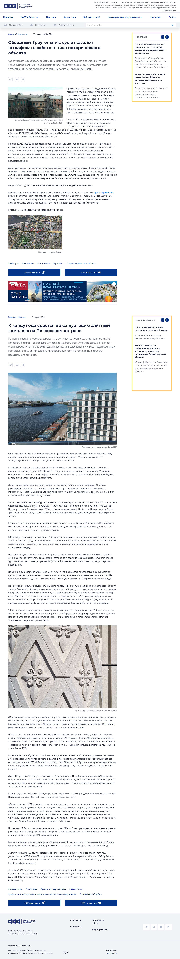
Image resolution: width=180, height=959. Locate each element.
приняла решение (103, 192)
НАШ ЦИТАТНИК (101, 2)
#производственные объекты (81, 263)
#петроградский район (90, 894)
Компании (155, 17)
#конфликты (43, 263)
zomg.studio (112, 953)
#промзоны (58, 263)
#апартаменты (15, 889)
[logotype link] (18, 6)
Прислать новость (66, 25)
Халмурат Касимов (17, 317)
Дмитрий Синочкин (18, 34)
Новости (8, 17)
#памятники (28, 263)
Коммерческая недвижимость (125, 17)
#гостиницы (31, 889)
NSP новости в (32, 272)
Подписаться (40, 25)
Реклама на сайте (98, 921)
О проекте (76, 926)
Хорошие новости (145, 320)
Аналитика (70, 17)
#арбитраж (13, 263)
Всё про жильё (91, 17)
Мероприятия (100, 929)
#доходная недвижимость (53, 889)
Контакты (75, 920)
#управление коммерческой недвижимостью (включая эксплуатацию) (42, 894)
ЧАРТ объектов (29, 17)
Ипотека (51, 17)
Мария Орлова (169, 10)
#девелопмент (76, 889)
